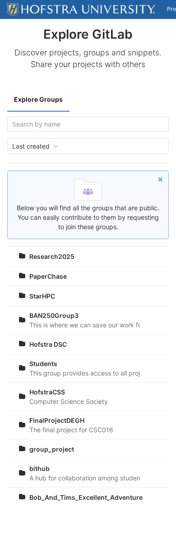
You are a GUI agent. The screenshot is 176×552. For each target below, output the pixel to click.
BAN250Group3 (54, 315)
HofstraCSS (47, 392)
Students (43, 363)
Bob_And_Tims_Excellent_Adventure (86, 497)
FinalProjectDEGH (56, 420)
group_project (51, 449)
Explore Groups (38, 99)
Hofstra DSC (48, 344)
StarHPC (42, 296)
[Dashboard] (81, 9)
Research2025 (51, 256)
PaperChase (48, 276)
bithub (39, 468)
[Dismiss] (160, 179)
